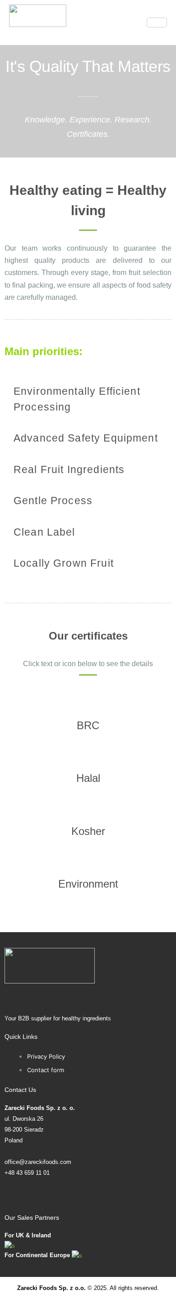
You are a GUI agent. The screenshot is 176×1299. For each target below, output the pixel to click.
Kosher (88, 831)
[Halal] (88, 753)
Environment (88, 884)
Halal (88, 778)
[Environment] (88, 859)
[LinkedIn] (88, 1195)
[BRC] (88, 700)
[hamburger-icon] (157, 22)
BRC (88, 725)
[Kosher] (88, 806)
